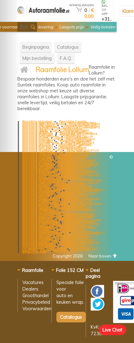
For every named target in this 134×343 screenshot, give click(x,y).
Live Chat (112, 330)
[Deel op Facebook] (97, 296)
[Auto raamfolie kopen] (43, 19)
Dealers (30, 289)
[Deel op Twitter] (97, 309)
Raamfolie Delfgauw (79, 210)
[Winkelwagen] (79, 10)
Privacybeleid (36, 302)
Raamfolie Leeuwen (88, 180)
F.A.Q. (66, 58)
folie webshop (65, 251)
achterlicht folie (34, 252)
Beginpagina (35, 47)
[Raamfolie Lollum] (24, 71)
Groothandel (35, 295)
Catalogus (68, 47)
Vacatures (33, 282)
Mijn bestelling (37, 58)
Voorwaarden (36, 308)
